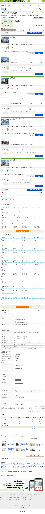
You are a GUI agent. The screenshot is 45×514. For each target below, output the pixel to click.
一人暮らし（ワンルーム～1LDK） (38, 465)
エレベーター (4, 264)
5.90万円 (40, 421)
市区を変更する (4, 21)
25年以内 (34, 207)
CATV (24, 286)
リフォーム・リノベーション (17, 282)
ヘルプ (20, 505)
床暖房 (14, 261)
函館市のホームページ (40, 310)
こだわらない (5, 300)
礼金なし (3, 201)
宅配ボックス (15, 264)
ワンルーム (4, 217)
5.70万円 (33, 419)
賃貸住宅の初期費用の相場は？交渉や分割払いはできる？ (10, 444)
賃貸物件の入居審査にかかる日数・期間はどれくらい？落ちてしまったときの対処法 (25, 444)
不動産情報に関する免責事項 (10, 475)
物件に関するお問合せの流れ (29, 494)
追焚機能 (14, 248)
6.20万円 (33, 423)
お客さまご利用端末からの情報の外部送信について (19, 494)
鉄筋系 (4, 237)
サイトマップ (26, 505)
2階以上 (25, 226)
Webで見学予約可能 (34, 463)
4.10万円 (26, 423)
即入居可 (14, 273)
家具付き (35, 261)
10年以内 (20, 207)
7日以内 (24, 300)
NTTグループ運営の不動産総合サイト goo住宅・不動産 (8, 2)
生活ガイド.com (42, 406)
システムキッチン (5, 252)
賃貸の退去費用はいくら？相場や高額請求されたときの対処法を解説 (39, 444)
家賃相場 (26, 497)
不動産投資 (30, 471)
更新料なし (12, 201)
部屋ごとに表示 (22, 30)
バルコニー (25, 264)
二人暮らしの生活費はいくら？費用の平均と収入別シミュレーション (25, 449)
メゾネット (25, 261)
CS (3, 287)
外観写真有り (15, 297)
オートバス (25, 248)
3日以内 (19, 300)
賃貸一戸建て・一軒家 (15, 497)
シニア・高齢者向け (20, 467)
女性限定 (35, 273)
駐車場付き (16, 464)
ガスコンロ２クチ (7, 465)
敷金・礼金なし (40, 463)
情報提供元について (3, 475)
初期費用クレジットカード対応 (5, 463)
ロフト (35, 260)
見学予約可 (4, 228)
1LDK (17, 465)
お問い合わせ (23, 505)
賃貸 (21, 471)
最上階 (24, 240)
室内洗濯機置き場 (36, 226)
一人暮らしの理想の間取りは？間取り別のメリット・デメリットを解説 (10, 449)
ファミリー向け (24, 463)
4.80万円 (33, 421)
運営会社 (30, 505)
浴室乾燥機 (35, 248)
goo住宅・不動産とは (9, 494)
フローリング (25, 260)
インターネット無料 (37, 227)
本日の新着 (10, 300)
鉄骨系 (14, 237)
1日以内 (15, 300)
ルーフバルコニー (36, 264)
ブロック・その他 (36, 237)
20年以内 (30, 207)
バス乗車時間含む (5, 212)
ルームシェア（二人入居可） (36, 464)
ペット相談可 (25, 227)
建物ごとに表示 (8, 30)
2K (34, 217)
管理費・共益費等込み (5, 199)
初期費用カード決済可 (18, 201)
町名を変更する (10, 21)
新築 (8, 207)
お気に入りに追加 (23, 32)
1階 (3, 240)
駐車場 (23, 497)
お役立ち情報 (2, 502)
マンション (14, 223)
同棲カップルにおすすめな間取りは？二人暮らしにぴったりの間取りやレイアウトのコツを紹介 (39, 449)
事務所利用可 (15, 274)
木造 (24, 237)
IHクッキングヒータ (26, 252)
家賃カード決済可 (25, 201)
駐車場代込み (12, 199)
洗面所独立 (14, 227)
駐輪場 (4, 270)
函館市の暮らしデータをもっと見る (35, 411)
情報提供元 (34, 494)
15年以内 (25, 207)
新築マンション (9, 499)
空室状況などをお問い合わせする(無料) (35, 32)
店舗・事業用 (10, 497)
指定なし (4, 207)
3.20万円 (12, 421)
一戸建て (25, 223)
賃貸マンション (20, 497)
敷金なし (7, 201)
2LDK (21, 465)
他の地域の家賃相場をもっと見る (35, 438)
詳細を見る (39, 53)
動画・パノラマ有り (26, 297)
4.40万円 (26, 421)
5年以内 (16, 207)
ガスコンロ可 (36, 252)
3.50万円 (19, 419)
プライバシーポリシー (16, 505)
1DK (19, 217)
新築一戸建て (10, 471)
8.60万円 (40, 423)
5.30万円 (33, 428)
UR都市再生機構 (26, 290)
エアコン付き (4, 227)
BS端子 (35, 286)
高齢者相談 (25, 274)
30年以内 (39, 207)
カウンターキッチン (16, 252)
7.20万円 (40, 419)
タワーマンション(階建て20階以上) (5, 282)
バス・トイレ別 (5, 226)
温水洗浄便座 (4, 249)
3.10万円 (12, 419)
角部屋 (35, 240)
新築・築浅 (6, 464)
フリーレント (15, 290)
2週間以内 (28, 300)
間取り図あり (29, 463)
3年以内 (12, 207)
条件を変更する (7, 25)
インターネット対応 (16, 286)
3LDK (26, 465)
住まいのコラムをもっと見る (35, 455)
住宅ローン (29, 499)
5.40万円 (26, 419)
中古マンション (13, 499)
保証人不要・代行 (36, 274)
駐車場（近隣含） (15, 226)
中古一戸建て (15, 471)
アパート (4, 223)
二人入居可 (25, 273)
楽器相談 (4, 274)
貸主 (3, 290)
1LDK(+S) (28, 217)
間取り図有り (4, 297)
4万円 (19, 421)
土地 (18, 471)
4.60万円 (33, 430)
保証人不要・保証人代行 (29, 466)
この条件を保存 (40, 25)
